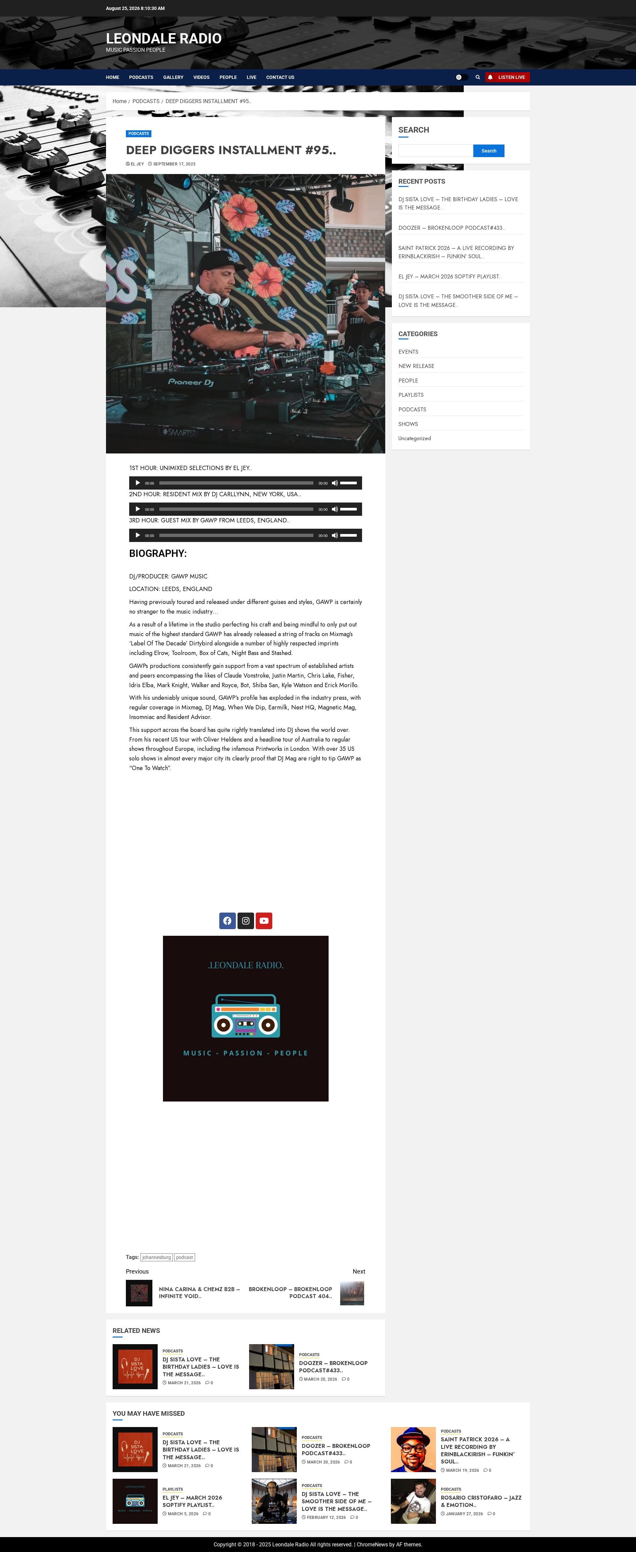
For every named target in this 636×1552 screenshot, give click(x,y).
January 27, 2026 (464, 1514)
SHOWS (408, 424)
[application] (245, 483)
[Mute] (335, 483)
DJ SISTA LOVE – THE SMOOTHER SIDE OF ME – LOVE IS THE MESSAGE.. (458, 301)
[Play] (137, 483)
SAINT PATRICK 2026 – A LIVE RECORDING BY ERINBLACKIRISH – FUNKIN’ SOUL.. (456, 252)
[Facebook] (227, 921)
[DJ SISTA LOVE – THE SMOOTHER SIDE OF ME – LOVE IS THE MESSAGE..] (274, 1501)
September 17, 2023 (174, 164)
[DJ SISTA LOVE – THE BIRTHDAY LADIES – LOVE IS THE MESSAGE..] (135, 1366)
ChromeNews (372, 1544)
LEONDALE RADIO (164, 38)
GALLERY (173, 77)
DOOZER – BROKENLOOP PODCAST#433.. (333, 1366)
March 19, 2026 (462, 1470)
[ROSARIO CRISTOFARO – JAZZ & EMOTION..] (413, 1501)
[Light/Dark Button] (462, 77)
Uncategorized (414, 438)
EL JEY (137, 164)
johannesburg (156, 1257)
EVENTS (408, 352)
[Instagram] (246, 921)
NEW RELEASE (416, 366)
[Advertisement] (245, 1178)
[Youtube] (264, 921)
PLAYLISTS (411, 395)
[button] (478, 77)
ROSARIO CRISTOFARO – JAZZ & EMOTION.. (481, 1501)
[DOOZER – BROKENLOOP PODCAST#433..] (271, 1366)
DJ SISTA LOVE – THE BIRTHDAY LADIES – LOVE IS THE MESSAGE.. (201, 1367)
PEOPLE (228, 77)
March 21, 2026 (184, 1383)
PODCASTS (141, 77)
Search (413, 130)
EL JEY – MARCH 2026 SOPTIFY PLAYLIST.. (450, 276)
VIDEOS (201, 77)
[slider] (349, 482)
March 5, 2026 (183, 1514)
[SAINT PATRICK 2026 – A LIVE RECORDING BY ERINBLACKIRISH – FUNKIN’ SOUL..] (413, 1449)
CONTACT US (280, 77)
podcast (184, 1257)
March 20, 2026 (320, 1379)
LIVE (251, 77)
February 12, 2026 (326, 1517)
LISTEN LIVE (512, 77)
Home (112, 77)
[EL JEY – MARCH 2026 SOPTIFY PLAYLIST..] (135, 1501)
